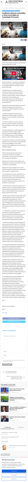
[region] (14, 469)
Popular (8, 427)
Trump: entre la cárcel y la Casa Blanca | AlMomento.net (16, 389)
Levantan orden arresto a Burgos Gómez (17, 417)
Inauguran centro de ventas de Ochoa (10, 437)
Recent (21, 427)
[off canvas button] (1, 2)
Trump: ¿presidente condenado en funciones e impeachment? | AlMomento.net (17, 408)
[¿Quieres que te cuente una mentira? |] (4, 447)
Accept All (14, 471)
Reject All (14, 478)
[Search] (26, 2)
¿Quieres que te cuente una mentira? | (17, 445)
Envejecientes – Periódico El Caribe (9, 432)
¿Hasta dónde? (4, 441)
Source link (4, 312)
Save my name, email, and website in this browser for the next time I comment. (14, 361)
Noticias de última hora (8, 10)
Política (17, 10)
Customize (14, 475)
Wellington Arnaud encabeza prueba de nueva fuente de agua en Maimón (17, 399)
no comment (15, 19)
